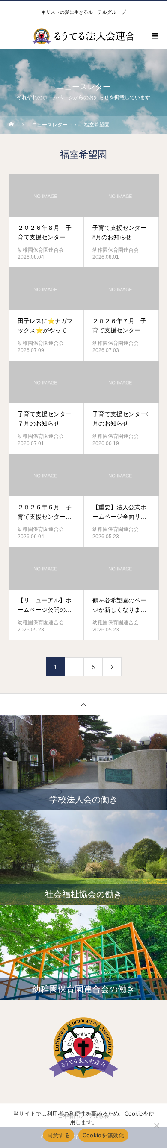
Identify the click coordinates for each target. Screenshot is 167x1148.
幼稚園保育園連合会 (41, 250)
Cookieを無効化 (104, 1135)
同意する (58, 1135)
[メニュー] (154, 36)
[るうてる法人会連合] (83, 1047)
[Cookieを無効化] (156, 1125)
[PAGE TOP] (83, 704)
